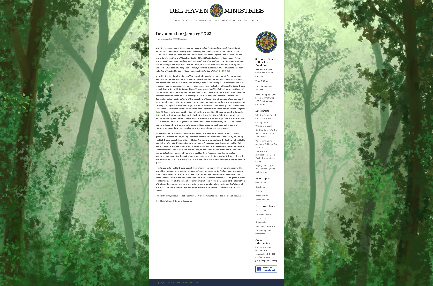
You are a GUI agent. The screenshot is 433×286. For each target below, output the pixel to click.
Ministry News (261, 195)
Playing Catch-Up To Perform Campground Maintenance (265, 168)
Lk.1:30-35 (224, 71)
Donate (242, 21)
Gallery (214, 21)
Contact (255, 21)
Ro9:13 (159, 112)
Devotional (183, 39)
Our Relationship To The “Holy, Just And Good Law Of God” (266, 133)
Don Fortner (261, 210)
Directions (228, 21)
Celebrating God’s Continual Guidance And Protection (266, 144)
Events (200, 21)
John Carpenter (163, 39)
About (186, 21)
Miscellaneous (262, 200)
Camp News (260, 183)
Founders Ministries (264, 214)
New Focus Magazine (265, 226)
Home (176, 21)
